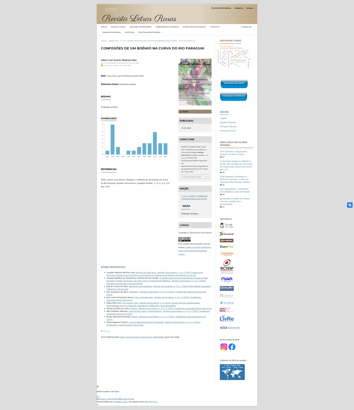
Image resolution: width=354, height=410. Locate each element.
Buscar (247, 27)
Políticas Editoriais (149, 32)
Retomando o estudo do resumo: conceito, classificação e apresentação (235, 201)
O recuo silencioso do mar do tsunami (146, 322)
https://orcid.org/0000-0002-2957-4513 (117, 65)
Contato (214, 27)
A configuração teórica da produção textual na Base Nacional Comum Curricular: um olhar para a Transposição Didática (157, 279)
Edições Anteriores (140, 27)
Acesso (249, 8)
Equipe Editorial (112, 32)
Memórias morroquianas (141, 286)
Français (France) (228, 130)
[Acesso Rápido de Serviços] (97, 396)
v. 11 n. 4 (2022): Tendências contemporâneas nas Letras (148, 41)
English (223, 118)
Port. (185, 112)
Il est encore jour (130, 303)
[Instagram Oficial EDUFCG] (99, 396)
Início (104, 27)
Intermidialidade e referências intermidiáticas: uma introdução (235, 190)
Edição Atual (118, 27)
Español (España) (228, 122)
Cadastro (238, 8)
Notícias (129, 32)
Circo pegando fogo (144, 297)
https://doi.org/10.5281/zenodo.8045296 (125, 76)
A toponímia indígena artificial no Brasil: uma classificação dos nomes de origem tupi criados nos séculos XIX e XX (236, 165)
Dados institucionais (194, 27)
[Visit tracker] (232, 379)
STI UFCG (153, 401)
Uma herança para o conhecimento (145, 311)
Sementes (134, 292)
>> (109, 330)
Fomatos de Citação (192, 177)
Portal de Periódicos (221, 8)
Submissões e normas (167, 27)
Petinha (134, 308)
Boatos (135, 316)
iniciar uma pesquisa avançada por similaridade (141, 337)
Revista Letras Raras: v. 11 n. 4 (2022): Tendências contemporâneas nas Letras (175, 308)
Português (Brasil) (228, 126)
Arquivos (114, 41)
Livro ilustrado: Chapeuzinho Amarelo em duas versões (233, 153)
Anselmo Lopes (121, 401)
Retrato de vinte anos (146, 272)
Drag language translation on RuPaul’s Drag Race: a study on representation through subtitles (235, 179)
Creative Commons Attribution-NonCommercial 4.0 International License (194, 250)
